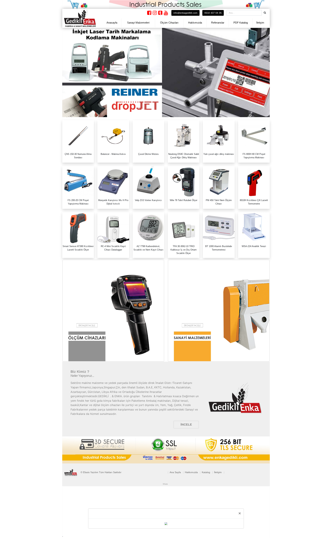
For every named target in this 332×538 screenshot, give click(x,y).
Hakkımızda (195, 22)
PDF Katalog (240, 22)
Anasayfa (112, 22)
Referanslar (217, 22)
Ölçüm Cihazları (169, 22)
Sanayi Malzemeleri (138, 22)
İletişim (260, 22)
